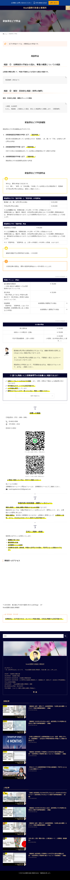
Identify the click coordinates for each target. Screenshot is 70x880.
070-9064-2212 (41, 3)
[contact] (36, 692)
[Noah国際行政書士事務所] (35, 8)
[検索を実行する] (65, 636)
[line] (34, 692)
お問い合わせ (54, 3)
